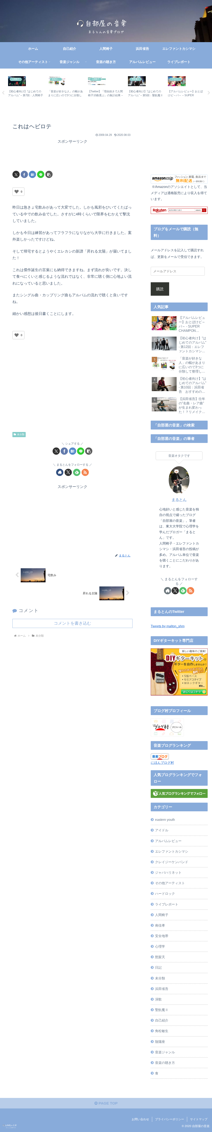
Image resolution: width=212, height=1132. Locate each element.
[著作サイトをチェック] (59, 472)
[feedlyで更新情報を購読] (76, 472)
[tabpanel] (26, 92)
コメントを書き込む (72, 623)
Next (209, 93)
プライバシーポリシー (169, 1119)
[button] (49, 174)
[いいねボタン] (16, 192)
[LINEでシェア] (40, 174)
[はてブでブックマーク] (32, 174)
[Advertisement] (72, 155)
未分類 (20, 434)
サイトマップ (198, 1119)
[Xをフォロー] (68, 472)
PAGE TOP (108, 1103)
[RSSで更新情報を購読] (85, 472)
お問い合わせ (140, 1119)
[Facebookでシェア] (24, 174)
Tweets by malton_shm (167, 626)
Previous (3, 93)
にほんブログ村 (162, 762)
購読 (160, 289)
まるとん (179, 500)
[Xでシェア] (16, 174)
